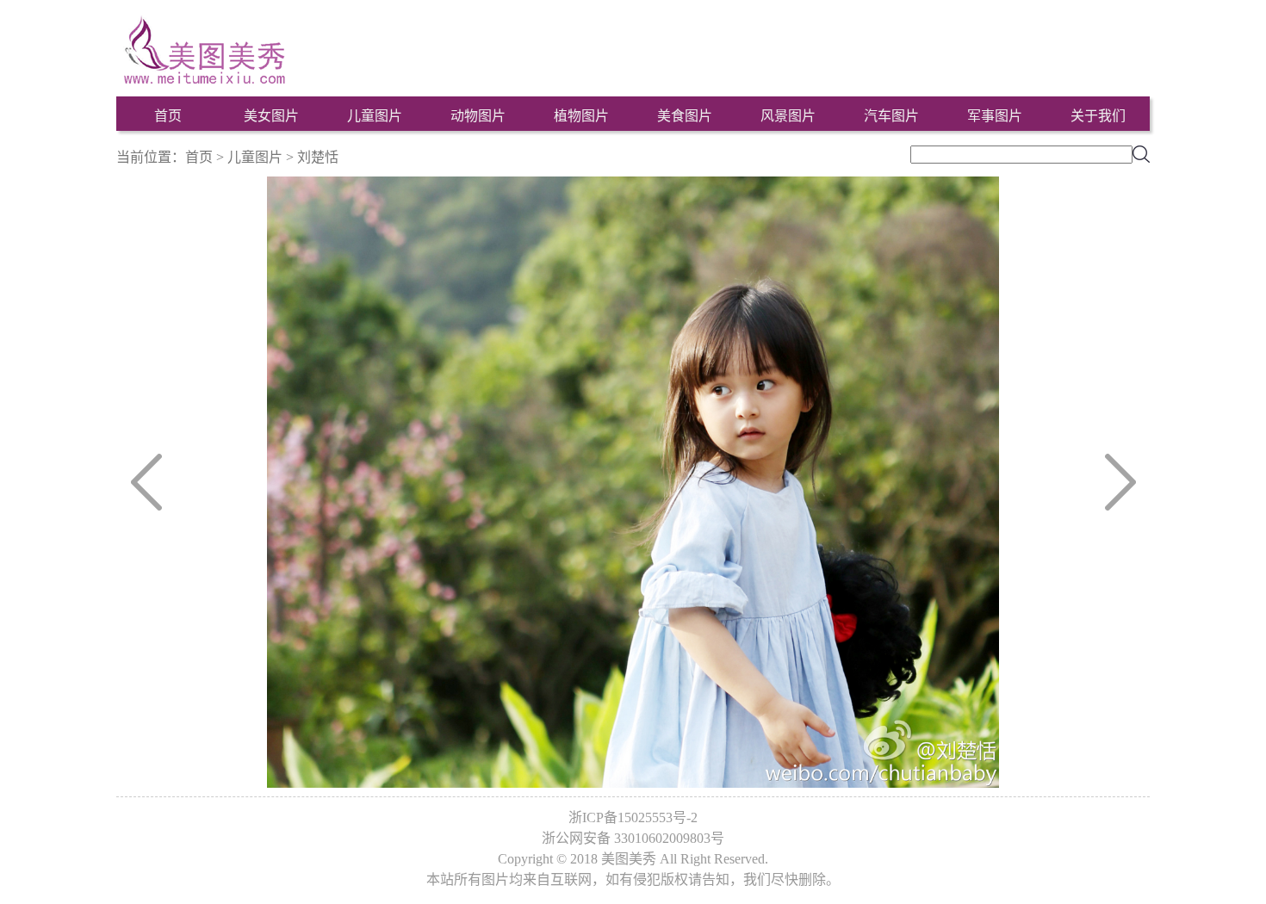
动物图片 (478, 115)
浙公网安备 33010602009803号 (633, 838)
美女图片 (271, 115)
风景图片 (788, 115)
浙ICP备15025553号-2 (633, 817)
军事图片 (994, 115)
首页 (168, 115)
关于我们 (1098, 115)
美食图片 (684, 115)
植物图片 (581, 115)
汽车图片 (891, 115)
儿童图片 (374, 115)
